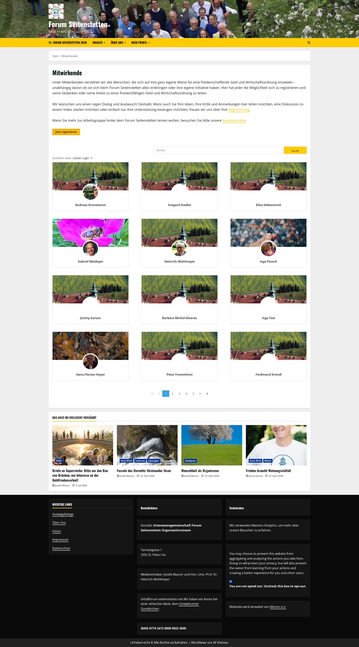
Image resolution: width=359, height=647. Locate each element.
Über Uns (59, 522)
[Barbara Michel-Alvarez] (179, 307)
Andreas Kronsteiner (90, 205)
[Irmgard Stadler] (179, 194)
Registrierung (238, 109)
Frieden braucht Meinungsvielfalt (268, 470)
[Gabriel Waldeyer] (90, 233)
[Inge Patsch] (268, 233)
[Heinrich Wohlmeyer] (179, 251)
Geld (59, 460)
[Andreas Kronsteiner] (90, 194)
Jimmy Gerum (90, 318)
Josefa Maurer (62, 485)
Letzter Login (81, 158)
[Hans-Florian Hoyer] (90, 346)
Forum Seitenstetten (78, 24)
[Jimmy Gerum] (90, 307)
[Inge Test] (268, 307)
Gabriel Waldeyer (90, 261)
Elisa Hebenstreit (268, 205)
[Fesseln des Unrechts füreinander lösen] (147, 445)
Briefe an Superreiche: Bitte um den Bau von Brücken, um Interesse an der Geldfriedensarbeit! (80, 475)
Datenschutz (61, 548)
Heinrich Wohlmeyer (179, 261)
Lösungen (153, 460)
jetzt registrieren (66, 132)
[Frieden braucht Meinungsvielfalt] (276, 445)
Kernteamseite (234, 120)
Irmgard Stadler (179, 205)
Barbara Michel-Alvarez (179, 318)
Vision (56, 531)
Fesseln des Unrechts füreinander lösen (144, 470)
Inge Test (268, 318)
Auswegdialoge (62, 514)
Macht (267, 460)
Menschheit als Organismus (200, 470)
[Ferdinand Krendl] (268, 364)
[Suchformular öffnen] (309, 42)
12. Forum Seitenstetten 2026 (68, 42)
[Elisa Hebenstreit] (268, 194)
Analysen (190, 460)
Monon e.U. (278, 607)
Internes (140, 460)
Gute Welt (126, 460)
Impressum (60, 540)
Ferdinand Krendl (269, 374)
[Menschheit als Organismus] (211, 445)
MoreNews (198, 642)
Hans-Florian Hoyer (90, 374)
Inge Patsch (268, 261)
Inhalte (97, 42)
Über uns (117, 42)
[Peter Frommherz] (179, 364)
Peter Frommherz (180, 374)
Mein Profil (139, 42)
